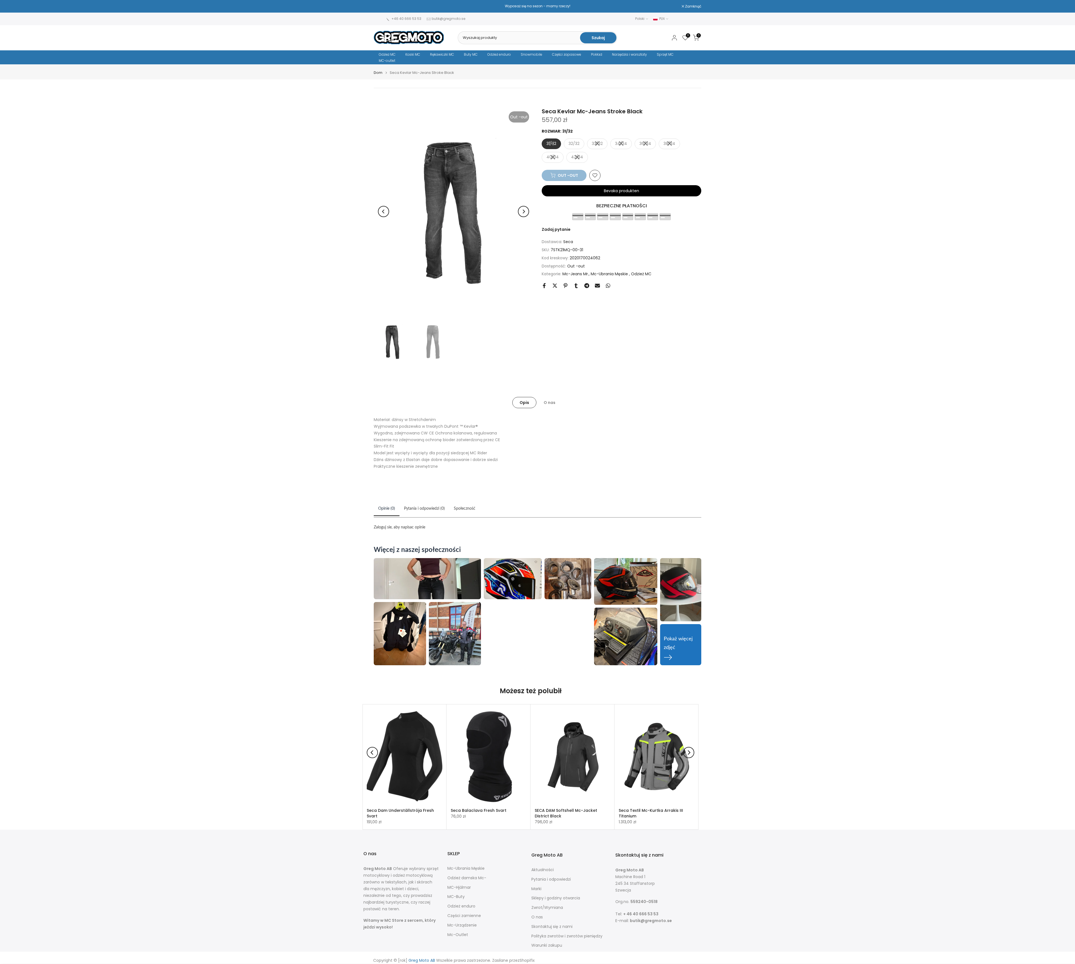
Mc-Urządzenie (462, 925)
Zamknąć (384, 6)
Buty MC (471, 54)
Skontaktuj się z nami (551, 926)
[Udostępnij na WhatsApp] (608, 285)
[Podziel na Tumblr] (576, 285)
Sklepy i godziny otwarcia (555, 898)
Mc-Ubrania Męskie (610, 274)
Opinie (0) (386, 509)
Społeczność (464, 509)
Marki (536, 889)
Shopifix (527, 960)
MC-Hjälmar (459, 887)
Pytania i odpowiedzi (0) (424, 509)
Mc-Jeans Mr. (575, 274)
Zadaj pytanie (556, 229)
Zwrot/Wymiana (547, 907)
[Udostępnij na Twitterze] (554, 285)
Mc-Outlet (457, 934)
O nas (549, 402)
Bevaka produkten (621, 191)
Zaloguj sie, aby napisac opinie (399, 527)
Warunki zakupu (546, 945)
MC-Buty (456, 896)
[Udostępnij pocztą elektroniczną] (597, 285)
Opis (524, 402)
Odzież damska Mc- (466, 878)
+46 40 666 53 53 (406, 18)
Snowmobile (531, 54)
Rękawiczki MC (442, 54)
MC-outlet (387, 60)
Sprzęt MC (665, 54)
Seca (568, 241)
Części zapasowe (566, 54)
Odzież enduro (499, 54)
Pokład (596, 54)
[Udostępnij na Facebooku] (544, 285)
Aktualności (542, 870)
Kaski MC (412, 54)
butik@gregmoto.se (448, 18)
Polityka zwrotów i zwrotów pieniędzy (566, 936)
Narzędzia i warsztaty (629, 54)
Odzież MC (387, 54)
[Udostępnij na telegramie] (586, 285)
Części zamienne (464, 915)
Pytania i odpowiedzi (551, 879)
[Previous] (383, 211)
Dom (378, 72)
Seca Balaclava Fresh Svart (478, 810)
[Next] (523, 211)
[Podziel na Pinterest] (565, 285)
